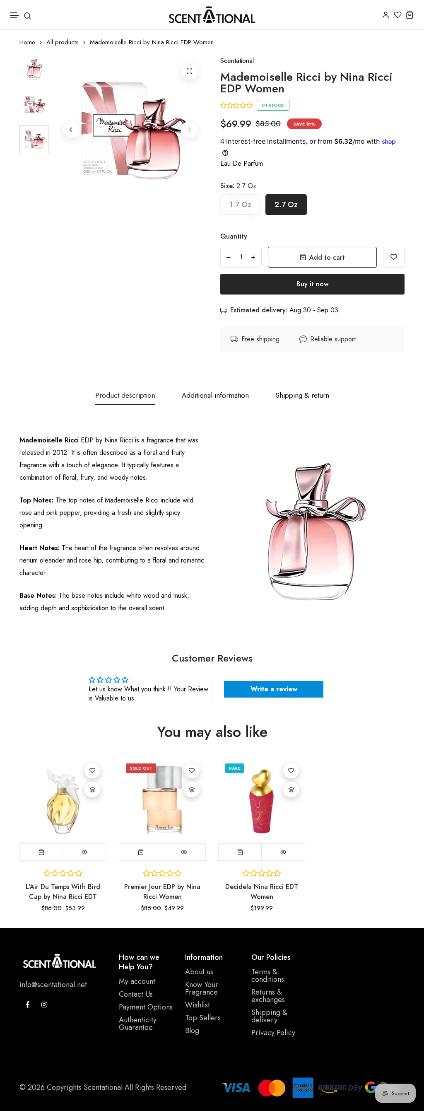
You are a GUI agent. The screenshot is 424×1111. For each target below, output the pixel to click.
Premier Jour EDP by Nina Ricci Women (162, 891)
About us (199, 972)
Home (27, 42)
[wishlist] (398, 15)
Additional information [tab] (215, 395)
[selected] (41, 852)
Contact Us (136, 994)
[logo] (212, 14)
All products (62, 42)
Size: (238, 186)
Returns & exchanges (268, 995)
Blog (192, 1030)
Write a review (274, 689)
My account (137, 981)
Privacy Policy (273, 1032)
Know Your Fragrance (201, 988)
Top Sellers (203, 1018)
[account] (386, 15)
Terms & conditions (267, 975)
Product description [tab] (125, 395)
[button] (14, 15)
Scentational (237, 60)
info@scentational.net (53, 984)
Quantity (233, 236)
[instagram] (44, 1004)
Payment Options (146, 1007)
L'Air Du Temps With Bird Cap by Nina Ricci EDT (63, 891)
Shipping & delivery (269, 1016)
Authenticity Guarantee (138, 1023)
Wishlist (197, 1005)
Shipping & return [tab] (302, 395)
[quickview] (84, 852)
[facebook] (27, 1004)
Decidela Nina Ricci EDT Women (261, 891)
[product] (189, 71)
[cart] (410, 15)
